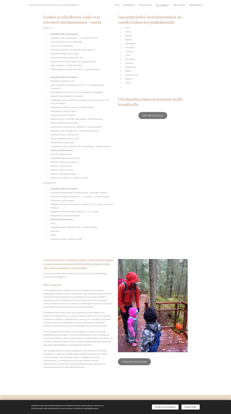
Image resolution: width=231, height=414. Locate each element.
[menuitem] (118, 5)
